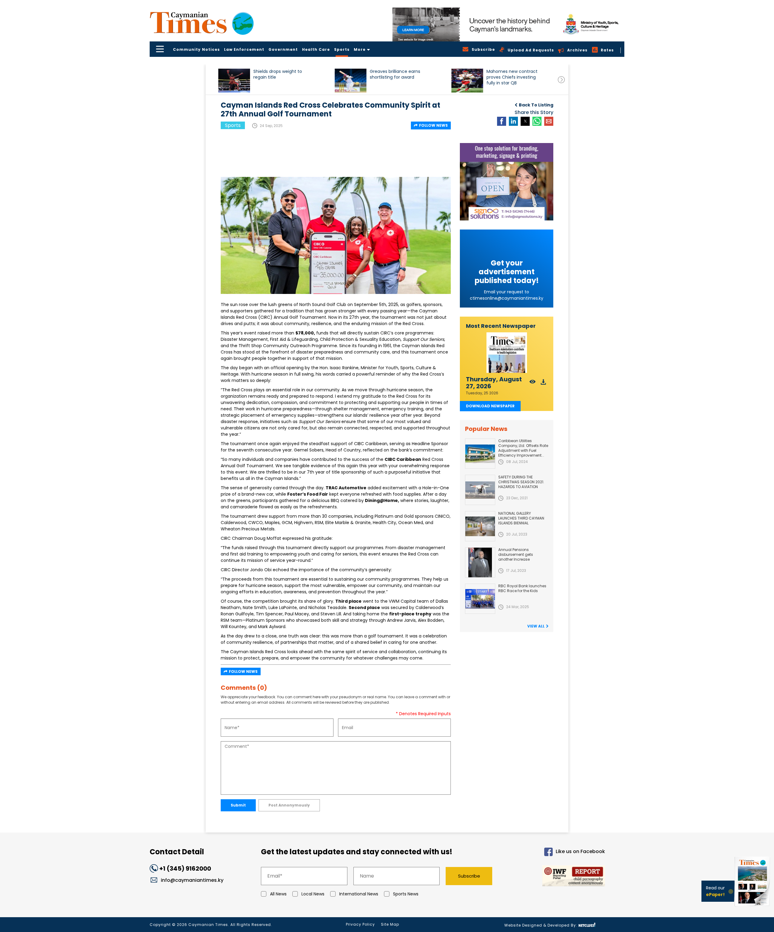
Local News (312, 894)
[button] (234, 81)
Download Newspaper (490, 406)
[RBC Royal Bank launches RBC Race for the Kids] (480, 599)
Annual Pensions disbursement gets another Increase (515, 554)
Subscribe (469, 876)
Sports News (405, 894)
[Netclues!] (586, 925)
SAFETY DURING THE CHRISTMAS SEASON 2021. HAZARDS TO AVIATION (521, 481)
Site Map (390, 924)
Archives (577, 50)
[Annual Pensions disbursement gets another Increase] (480, 562)
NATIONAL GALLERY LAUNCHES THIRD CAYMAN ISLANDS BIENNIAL (521, 518)
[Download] (543, 383)
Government (283, 49)
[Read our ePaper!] (753, 907)
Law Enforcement (244, 49)
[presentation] (561, 79)
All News (278, 894)
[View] (532, 383)
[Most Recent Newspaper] (506, 352)
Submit (238, 805)
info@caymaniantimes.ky (192, 880)
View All (536, 626)
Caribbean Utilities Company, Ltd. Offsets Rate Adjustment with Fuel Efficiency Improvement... (523, 448)
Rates (607, 50)
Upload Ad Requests (531, 50)
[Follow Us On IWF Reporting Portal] (554, 876)
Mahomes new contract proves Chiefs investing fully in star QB (512, 77)
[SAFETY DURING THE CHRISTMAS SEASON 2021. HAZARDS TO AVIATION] (480, 490)
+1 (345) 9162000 (185, 868)
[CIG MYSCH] (508, 24)
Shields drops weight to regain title (277, 74)
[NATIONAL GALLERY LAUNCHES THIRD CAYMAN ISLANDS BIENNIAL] (480, 526)
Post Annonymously (289, 805)
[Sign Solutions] (506, 181)
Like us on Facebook (580, 851)
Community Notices (196, 49)
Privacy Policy (360, 924)
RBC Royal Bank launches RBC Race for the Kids (522, 588)
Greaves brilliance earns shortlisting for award (395, 74)
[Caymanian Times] (202, 22)
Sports (342, 49)
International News (358, 894)
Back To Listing (536, 105)
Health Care (316, 49)
